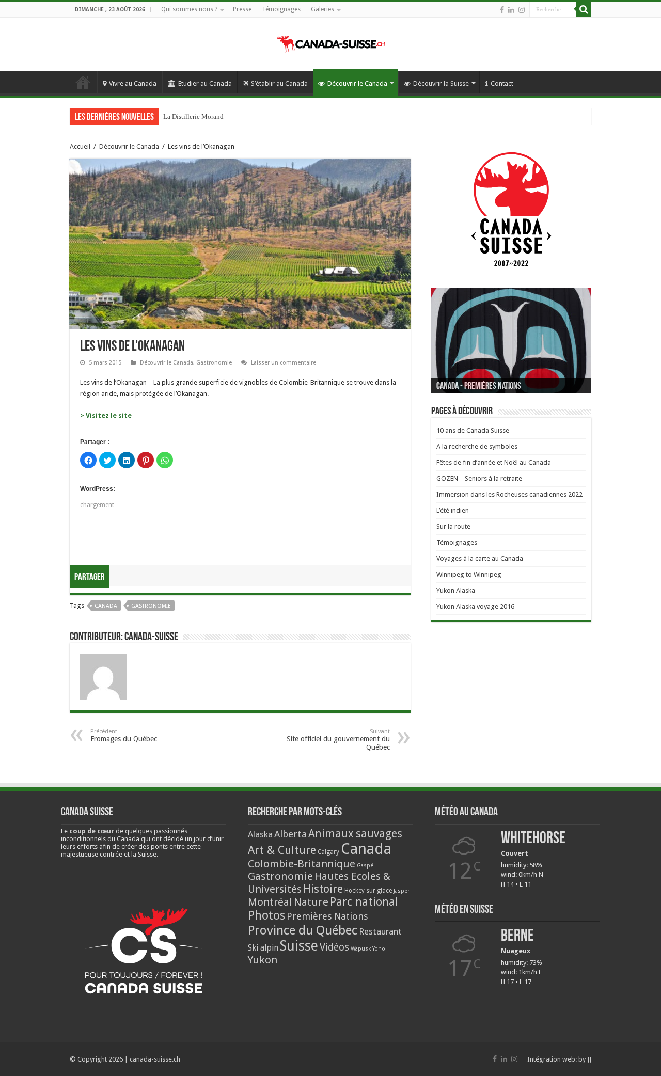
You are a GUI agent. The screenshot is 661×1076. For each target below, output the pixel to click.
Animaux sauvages (355, 833)
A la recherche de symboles (476, 446)
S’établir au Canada (279, 83)
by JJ (584, 1059)
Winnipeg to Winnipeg (468, 574)
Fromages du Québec (123, 735)
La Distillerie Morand (193, 116)
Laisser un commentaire (283, 362)
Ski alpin (263, 948)
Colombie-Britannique (301, 864)
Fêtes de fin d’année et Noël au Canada (493, 462)
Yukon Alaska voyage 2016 (475, 606)
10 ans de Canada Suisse (472, 430)
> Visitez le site (106, 415)
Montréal (270, 902)
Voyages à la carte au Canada (479, 558)
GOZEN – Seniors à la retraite (479, 478)
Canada (106, 606)
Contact (502, 83)
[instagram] (521, 10)
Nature (311, 902)
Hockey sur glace (368, 890)
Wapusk (361, 948)
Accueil (83, 82)
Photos (266, 915)
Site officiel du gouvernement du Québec (338, 739)
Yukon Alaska (455, 590)
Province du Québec (302, 930)
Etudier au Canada (205, 83)
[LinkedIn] (511, 10)
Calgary (328, 852)
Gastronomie (214, 362)
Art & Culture (282, 850)
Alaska (260, 834)
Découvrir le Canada (357, 83)
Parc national (364, 901)
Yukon (263, 960)
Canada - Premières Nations (478, 386)
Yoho (378, 948)
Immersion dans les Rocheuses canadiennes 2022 (509, 494)
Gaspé (365, 865)
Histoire (323, 888)
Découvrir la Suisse (441, 83)
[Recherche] (583, 9)
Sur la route (453, 526)
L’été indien (452, 510)
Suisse (299, 946)
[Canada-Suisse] (330, 42)
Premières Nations (327, 916)
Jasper (402, 891)
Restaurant (380, 931)
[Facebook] (502, 10)
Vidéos (334, 947)
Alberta (290, 834)
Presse (242, 9)
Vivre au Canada (132, 83)
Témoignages (281, 9)
